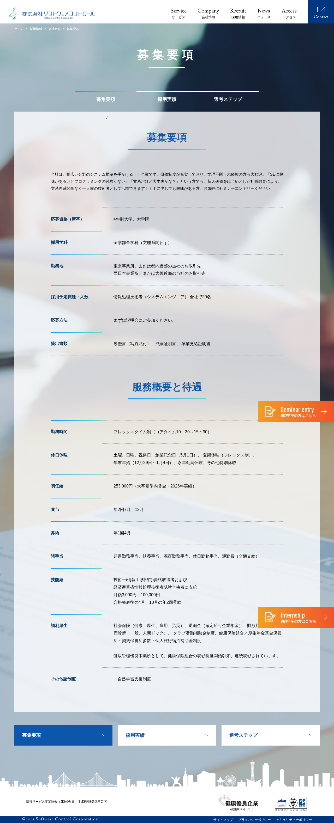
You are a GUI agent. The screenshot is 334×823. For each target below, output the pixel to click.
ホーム (19, 29)
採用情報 (36, 29)
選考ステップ (243, 735)
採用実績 (135, 735)
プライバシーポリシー (254, 820)
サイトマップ (223, 820)
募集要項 (31, 735)
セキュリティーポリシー (294, 820)
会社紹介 (54, 29)
